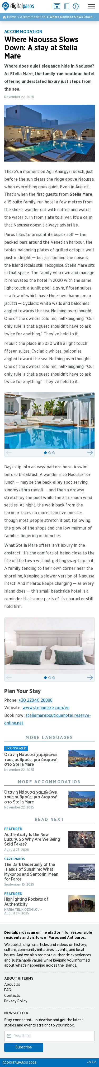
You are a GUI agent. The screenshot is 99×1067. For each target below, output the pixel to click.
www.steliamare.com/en (45, 708)
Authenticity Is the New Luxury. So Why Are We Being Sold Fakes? (32, 840)
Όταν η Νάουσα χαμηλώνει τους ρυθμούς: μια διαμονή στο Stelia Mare (31, 760)
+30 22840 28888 (35, 700)
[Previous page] (8, 453)
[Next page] (90, 453)
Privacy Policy (15, 1001)
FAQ (7, 990)
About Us (12, 984)
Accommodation (32, 17)
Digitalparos (18, 6)
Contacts (12, 996)
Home (11, 17)
